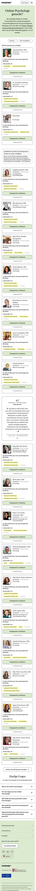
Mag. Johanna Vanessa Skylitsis (20, 301)
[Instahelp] (6, 3)
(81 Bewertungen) (24, 448)
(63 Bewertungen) (24, 612)
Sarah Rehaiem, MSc (19, 267)
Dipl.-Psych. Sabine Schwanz (22, 577)
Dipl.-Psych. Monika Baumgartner (19, 237)
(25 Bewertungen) (24, 579)
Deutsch (12, 40)
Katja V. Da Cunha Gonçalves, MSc (19, 514)
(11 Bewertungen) (24, 335)
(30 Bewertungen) (24, 172)
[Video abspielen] (9, 55)
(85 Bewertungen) (24, 205)
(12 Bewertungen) (24, 52)
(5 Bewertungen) (24, 269)
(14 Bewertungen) (24, 365)
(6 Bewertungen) (24, 517)
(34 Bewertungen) (24, 481)
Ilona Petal (16, 116)
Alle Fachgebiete (25, 40)
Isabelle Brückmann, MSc (21, 641)
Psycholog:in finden (10, 846)
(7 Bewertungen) (24, 84)
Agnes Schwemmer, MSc (21, 705)
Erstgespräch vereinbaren (17, 72)
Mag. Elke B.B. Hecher (20, 446)
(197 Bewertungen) (24, 240)
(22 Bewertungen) (24, 304)
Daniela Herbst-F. (18, 363)
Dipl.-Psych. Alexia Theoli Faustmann (21, 739)
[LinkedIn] (7, 851)
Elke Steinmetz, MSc (19, 203)
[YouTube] (12, 851)
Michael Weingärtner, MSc (21, 547)
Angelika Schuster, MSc (20, 170)
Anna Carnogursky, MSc (21, 333)
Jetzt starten (25, 2)
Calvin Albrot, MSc (19, 611)
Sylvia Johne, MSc (18, 479)
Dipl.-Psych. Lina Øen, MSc (22, 672)
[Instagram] (3, 851)
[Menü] (31, 2)
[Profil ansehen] (7, 53)
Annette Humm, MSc (20, 50)
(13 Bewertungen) (24, 549)
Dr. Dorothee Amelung (20, 82)
